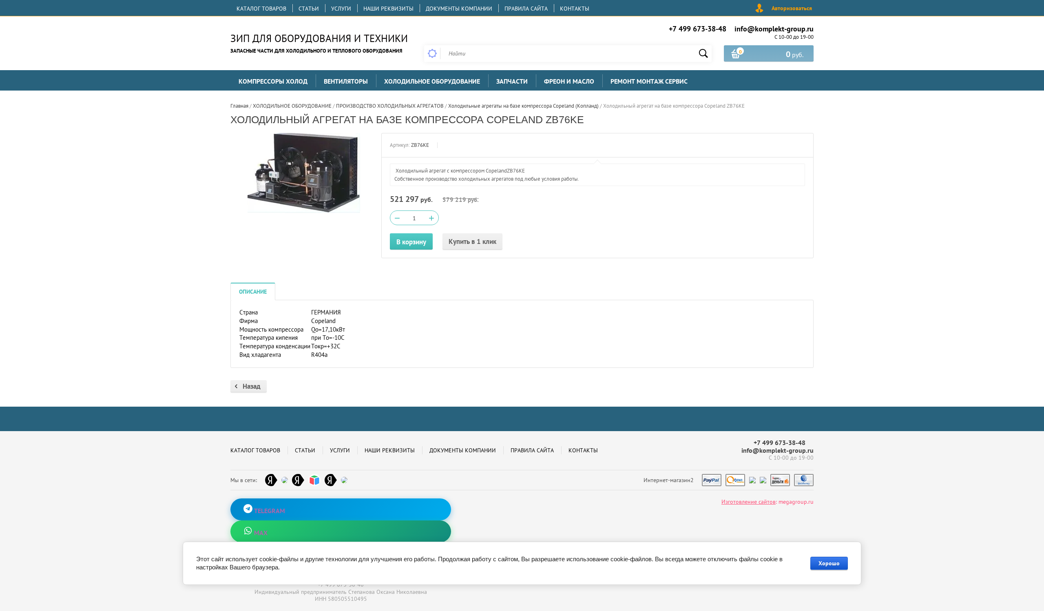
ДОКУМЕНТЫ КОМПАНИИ (459, 8)
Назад (252, 386)
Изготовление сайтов (748, 501)
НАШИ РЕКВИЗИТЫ (388, 8)
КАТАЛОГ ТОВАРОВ (261, 8)
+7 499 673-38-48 (697, 28)
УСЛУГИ (341, 8)
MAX (260, 533)
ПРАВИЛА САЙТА (526, 8)
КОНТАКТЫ (574, 8)
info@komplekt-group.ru (774, 28)
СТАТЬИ (309, 8)
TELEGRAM (268, 511)
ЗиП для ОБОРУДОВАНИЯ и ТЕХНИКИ (319, 38)
